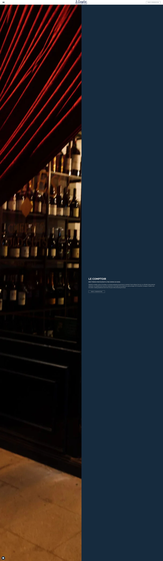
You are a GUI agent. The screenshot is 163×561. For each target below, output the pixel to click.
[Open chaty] (3, 558)
